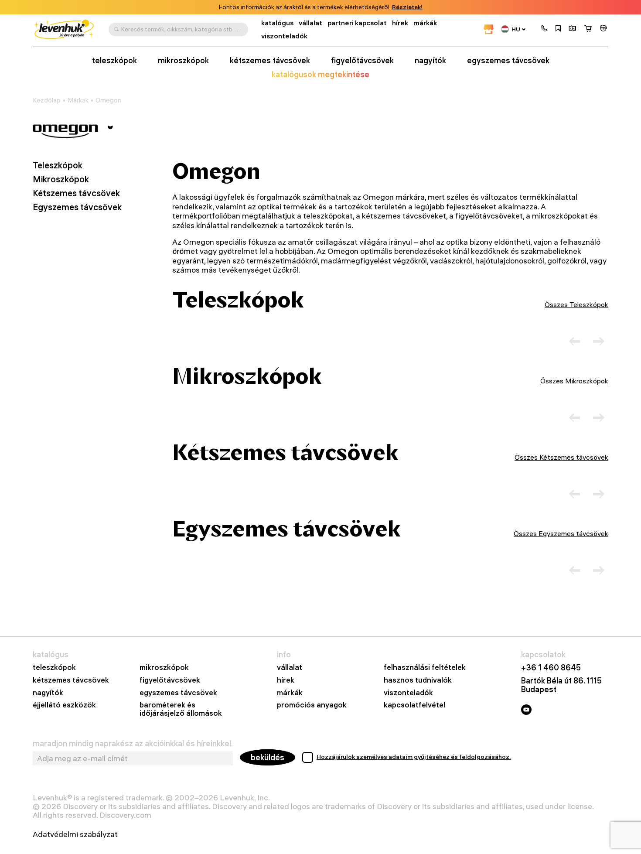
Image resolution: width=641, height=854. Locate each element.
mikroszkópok (183, 60)
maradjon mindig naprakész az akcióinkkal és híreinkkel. (133, 744)
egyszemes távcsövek (508, 60)
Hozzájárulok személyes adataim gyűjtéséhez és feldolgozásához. (414, 757)
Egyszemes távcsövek (77, 207)
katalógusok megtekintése (320, 74)
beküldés (267, 757)
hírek (400, 23)
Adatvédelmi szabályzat (75, 834)
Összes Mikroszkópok (574, 380)
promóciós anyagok (312, 705)
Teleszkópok (57, 165)
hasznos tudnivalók (418, 680)
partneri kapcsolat (357, 23)
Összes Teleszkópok (576, 304)
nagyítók (430, 60)
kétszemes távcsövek (270, 60)
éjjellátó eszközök (64, 705)
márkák (425, 23)
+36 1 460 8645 (551, 667)
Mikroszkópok (61, 179)
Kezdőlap (47, 100)
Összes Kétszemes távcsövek (561, 457)
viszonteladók (284, 36)
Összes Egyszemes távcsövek (561, 533)
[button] (544, 29)
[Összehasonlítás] (572, 29)
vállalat (310, 23)
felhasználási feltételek (425, 667)
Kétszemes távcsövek (76, 193)
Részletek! (407, 7)
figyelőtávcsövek (362, 60)
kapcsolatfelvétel (414, 705)
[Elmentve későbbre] (558, 29)
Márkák (78, 100)
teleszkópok (114, 60)
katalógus (277, 23)
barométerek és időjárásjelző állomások (181, 709)
